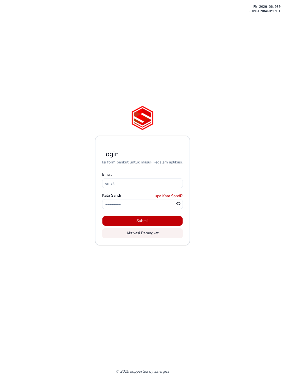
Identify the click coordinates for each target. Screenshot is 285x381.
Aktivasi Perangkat (142, 233)
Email (107, 174)
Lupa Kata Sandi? (168, 196)
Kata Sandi (111, 195)
